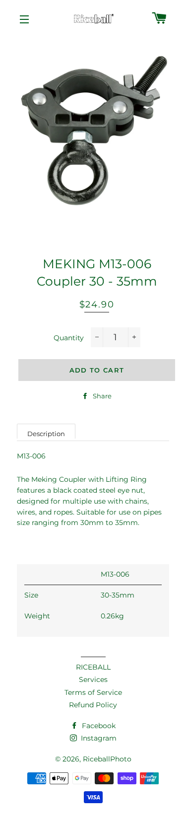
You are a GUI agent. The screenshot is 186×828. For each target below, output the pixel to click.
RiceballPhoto (107, 758)
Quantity (69, 337)
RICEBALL (93, 667)
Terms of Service (93, 692)
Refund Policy (93, 704)
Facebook (98, 725)
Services (93, 679)
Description (46, 434)
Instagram (98, 738)
